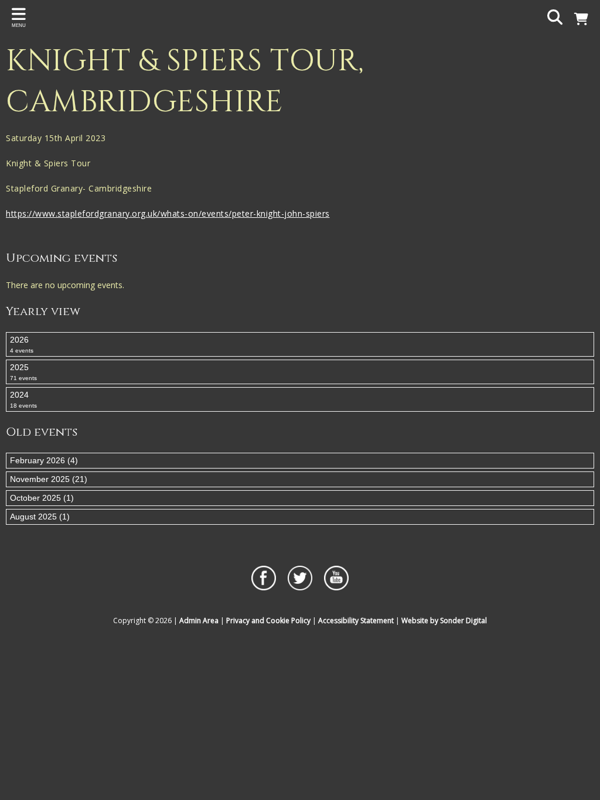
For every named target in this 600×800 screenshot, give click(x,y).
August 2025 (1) (40, 516)
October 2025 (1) (42, 497)
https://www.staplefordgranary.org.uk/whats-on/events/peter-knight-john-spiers (168, 213)
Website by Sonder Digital (444, 620)
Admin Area (199, 620)
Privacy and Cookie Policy (268, 620)
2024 (23, 399)
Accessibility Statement (356, 620)
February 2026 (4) (44, 460)
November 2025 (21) (48, 479)
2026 (21, 344)
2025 (23, 372)
